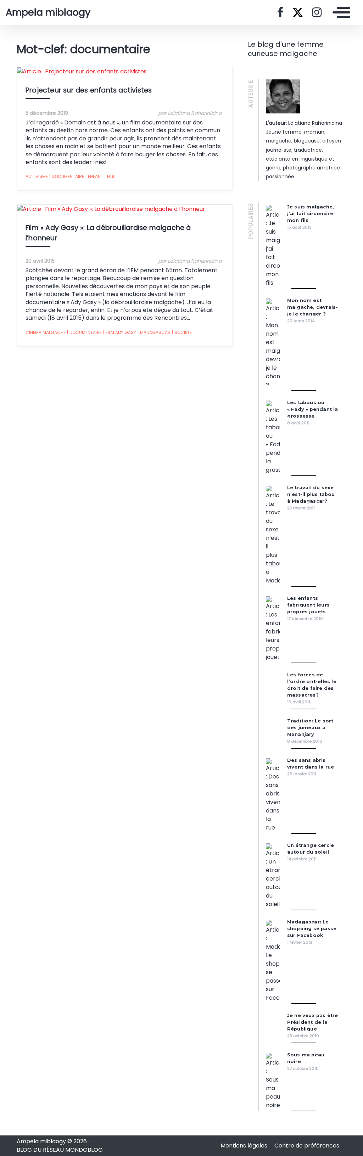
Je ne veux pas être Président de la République (312, 1022)
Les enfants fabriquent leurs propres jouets (308, 605)
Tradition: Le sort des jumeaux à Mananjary (310, 727)
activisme (37, 176)
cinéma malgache (46, 332)
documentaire (66, 176)
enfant (94, 176)
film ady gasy (119, 332)
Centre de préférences (306, 1145)
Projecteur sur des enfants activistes (89, 90)
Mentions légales (244, 1145)
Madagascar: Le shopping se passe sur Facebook (311, 928)
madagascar (154, 332)
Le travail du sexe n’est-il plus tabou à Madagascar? (311, 494)
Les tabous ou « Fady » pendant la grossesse (312, 409)
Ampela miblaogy (48, 12)
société (182, 332)
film (110, 176)
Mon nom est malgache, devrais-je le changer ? (312, 307)
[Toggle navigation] (339, 12)
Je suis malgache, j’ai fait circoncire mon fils (310, 213)
